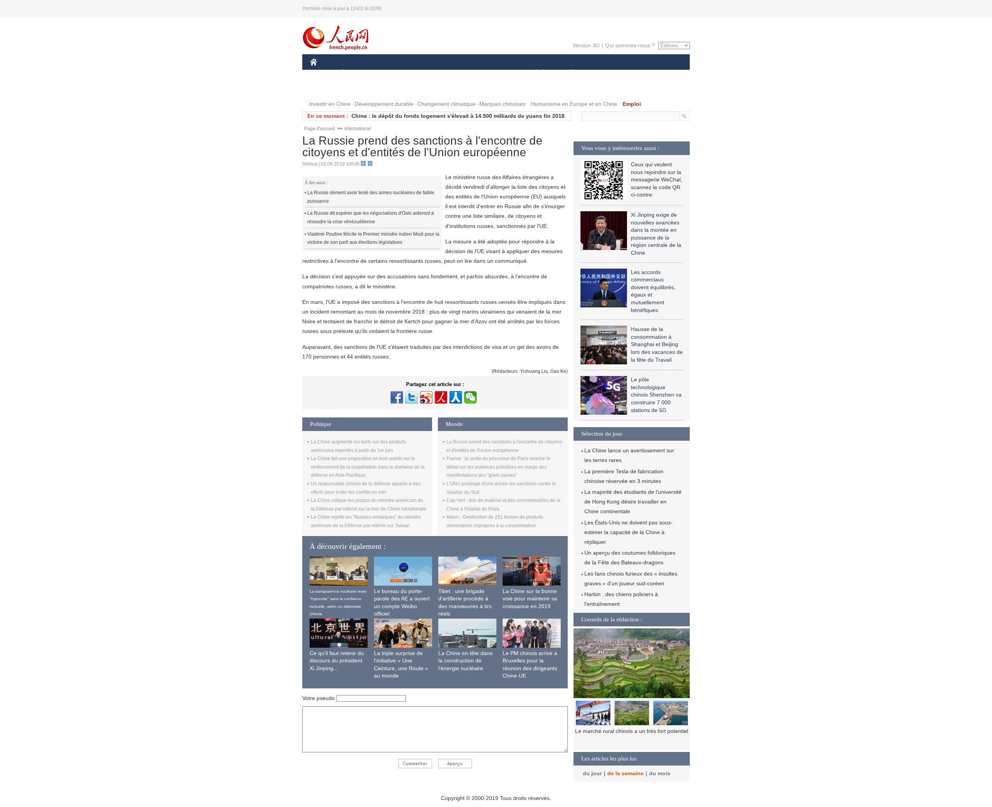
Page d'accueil (319, 128)
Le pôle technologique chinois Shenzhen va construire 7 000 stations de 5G (656, 394)
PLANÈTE (567, 73)
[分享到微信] (470, 397)
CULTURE (497, 73)
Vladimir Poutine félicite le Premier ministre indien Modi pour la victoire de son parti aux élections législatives (373, 238)
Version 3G (586, 45)
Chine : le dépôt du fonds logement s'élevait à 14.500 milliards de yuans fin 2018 (458, 116)
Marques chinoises (502, 104)
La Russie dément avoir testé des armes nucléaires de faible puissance (370, 197)
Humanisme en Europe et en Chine (574, 104)
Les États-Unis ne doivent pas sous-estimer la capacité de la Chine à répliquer (628, 532)
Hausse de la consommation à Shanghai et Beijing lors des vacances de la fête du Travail (657, 344)
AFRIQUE (427, 73)
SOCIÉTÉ (532, 73)
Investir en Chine (330, 104)
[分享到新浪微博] (426, 397)
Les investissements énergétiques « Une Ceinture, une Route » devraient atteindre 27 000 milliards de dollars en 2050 (632, 739)
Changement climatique (446, 104)
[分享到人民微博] (441, 397)
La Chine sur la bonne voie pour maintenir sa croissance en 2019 (530, 598)
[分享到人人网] (456, 397)
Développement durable (384, 104)
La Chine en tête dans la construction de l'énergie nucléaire (465, 660)
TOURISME (632, 73)
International (357, 128)
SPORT (598, 73)
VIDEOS (391, 88)
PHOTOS (360, 88)
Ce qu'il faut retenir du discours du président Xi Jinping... (337, 660)
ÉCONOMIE (357, 73)
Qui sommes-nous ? (630, 45)
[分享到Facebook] (397, 397)
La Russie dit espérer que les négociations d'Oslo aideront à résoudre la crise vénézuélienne (370, 217)
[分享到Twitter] (411, 397)
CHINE (323, 73)
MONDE (393, 73)
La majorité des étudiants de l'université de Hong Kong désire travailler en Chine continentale (633, 501)
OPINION (327, 88)
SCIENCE (461, 73)
